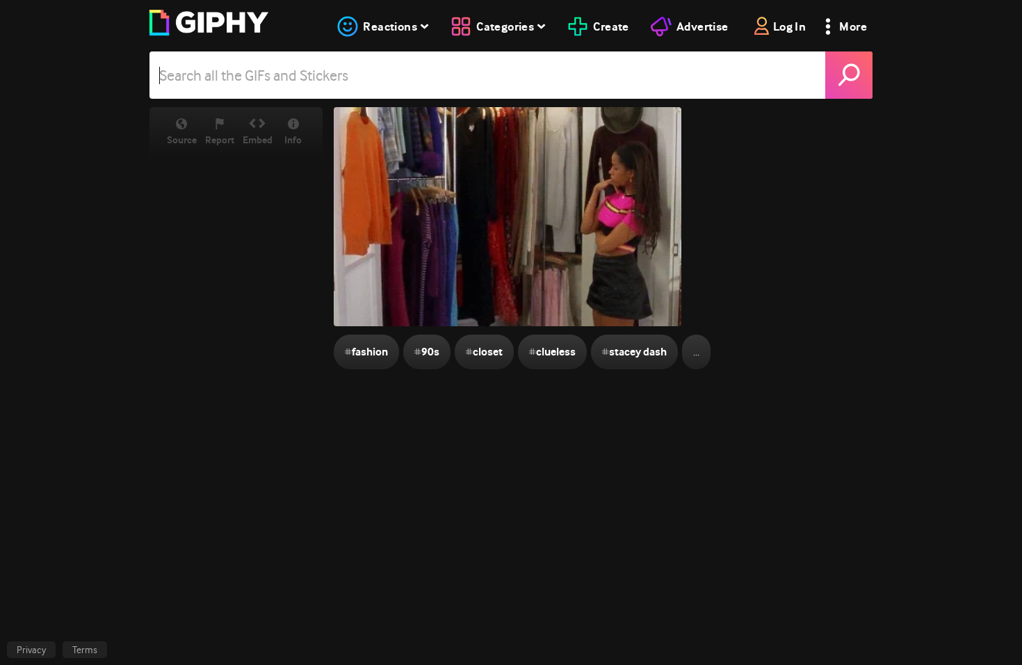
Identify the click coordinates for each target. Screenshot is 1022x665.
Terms (84, 649)
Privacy (31, 649)
